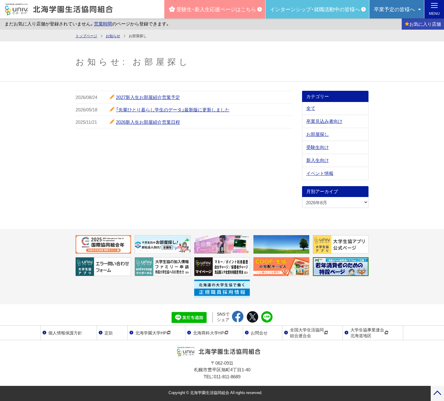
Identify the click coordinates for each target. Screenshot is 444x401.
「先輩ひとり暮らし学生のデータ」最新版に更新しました (173, 109)
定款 (109, 333)
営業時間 (103, 23)
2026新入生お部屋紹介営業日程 (148, 122)
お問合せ (259, 333)
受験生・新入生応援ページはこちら (216, 9)
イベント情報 (319, 173)
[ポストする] (252, 317)
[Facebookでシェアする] (238, 317)
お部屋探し (317, 134)
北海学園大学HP (150, 333)
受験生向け (317, 147)
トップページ (86, 35)
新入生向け (317, 160)
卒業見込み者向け (324, 121)
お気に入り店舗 (425, 24)
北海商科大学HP (208, 333)
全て (310, 108)
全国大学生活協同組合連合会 (307, 333)
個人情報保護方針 (65, 333)
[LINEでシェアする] (267, 317)
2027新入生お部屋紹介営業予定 (148, 97)
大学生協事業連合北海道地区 (367, 333)
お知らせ (113, 35)
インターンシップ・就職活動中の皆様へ (315, 9)
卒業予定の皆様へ (394, 9)
